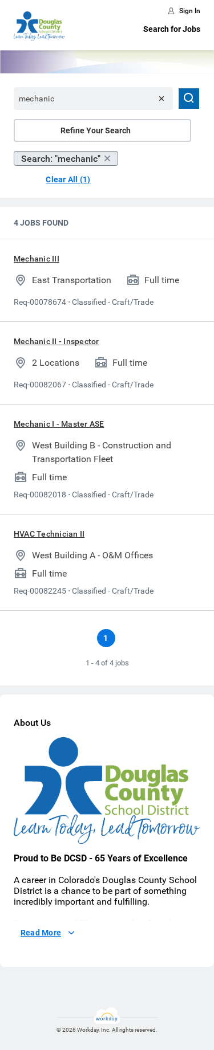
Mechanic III (36, 258)
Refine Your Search (95, 130)
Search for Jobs (171, 29)
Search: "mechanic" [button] (60, 158)
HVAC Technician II (49, 533)
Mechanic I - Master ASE (59, 423)
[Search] (188, 98)
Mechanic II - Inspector (56, 341)
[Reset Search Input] (161, 98)
